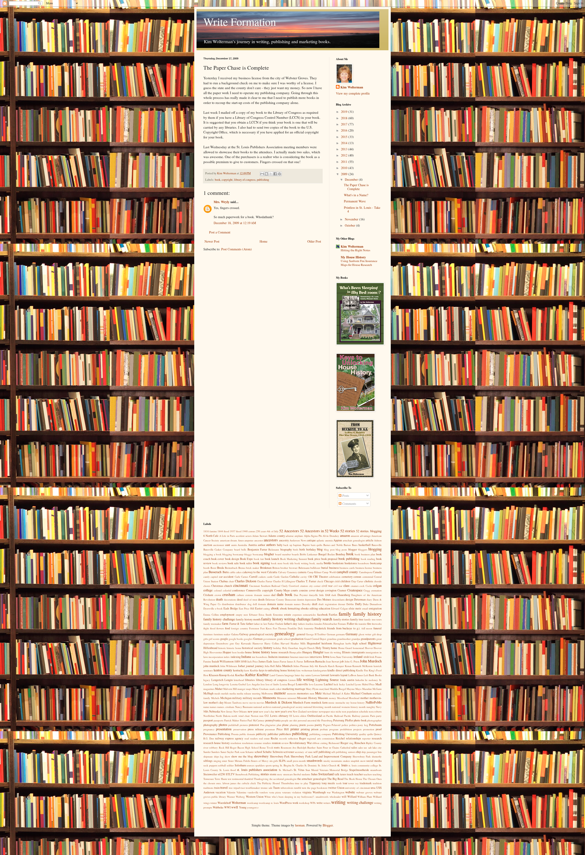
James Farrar (279, 661)
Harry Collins (271, 643)
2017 (344, 124)
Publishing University (345, 734)
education (324, 608)
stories (265, 774)
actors (248, 535)
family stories (341, 619)
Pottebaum (375, 725)
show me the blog (242, 756)
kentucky (238, 670)
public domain (247, 734)
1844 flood (223, 531)
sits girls (273, 760)
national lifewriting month (317, 707)
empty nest (242, 614)
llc (380, 680)
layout (344, 675)
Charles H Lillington (284, 581)
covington (330, 590)
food (227, 628)
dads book (284, 594)
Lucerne (318, 684)
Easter (259, 608)
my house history (355, 702)
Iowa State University (341, 657)
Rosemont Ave (288, 747)
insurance (284, 657)
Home (263, 241)
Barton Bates (350, 545)
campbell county (347, 572)
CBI (310, 576)
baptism (297, 545)
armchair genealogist (354, 540)
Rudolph (301, 747)
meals (217, 693)
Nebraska (214, 711)
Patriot (243, 720)
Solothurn (240, 765)
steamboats (376, 770)
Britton (276, 567)
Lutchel (350, 684)
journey (259, 666)
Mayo (358, 689)
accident (240, 535)
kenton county (223, 670)
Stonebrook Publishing (247, 774)
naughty (371, 707)
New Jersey (227, 711)
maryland (324, 689)
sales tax (362, 747)
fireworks (377, 623)
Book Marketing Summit (293, 559)
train (217, 788)
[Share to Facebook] (275, 174)
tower (351, 783)
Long (215, 684)
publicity (261, 734)
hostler (241, 652)
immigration (372, 652)
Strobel (297, 774)
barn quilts (316, 545)
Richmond (334, 743)
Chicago (329, 581)
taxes (343, 774)
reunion (276, 743)
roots (277, 747)
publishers (285, 734)
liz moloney (371, 680)
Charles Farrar (264, 581)
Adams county (276, 536)
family (345, 613)
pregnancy (209, 729)
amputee (249, 540)
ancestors (271, 540)
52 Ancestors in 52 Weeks (319, 530)
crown (218, 595)
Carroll (253, 577)
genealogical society (261, 634)
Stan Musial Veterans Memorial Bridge (327, 770)
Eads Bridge (230, 608)
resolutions (247, 743)
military (237, 698)
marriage (300, 689)
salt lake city (375, 747)
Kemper (339, 666)
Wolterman (239, 802)
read (247, 738)
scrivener (288, 752)
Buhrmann (304, 567)
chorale (378, 581)
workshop (304, 803)
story (279, 774)
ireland (358, 656)
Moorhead (342, 698)
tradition (377, 783)
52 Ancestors (289, 530)
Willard (351, 797)
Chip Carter (357, 581)
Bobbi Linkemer (308, 554)
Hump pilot (295, 652)
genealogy (284, 633)
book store (276, 563)
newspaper (324, 711)
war (329, 792)
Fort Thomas (280, 628)
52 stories (347, 530)
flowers (220, 628)
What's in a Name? (356, 195)
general (301, 634)
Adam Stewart (259, 535)
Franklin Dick (295, 628)
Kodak (230, 675)
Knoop (223, 675)
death (219, 599)
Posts (345, 495)
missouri (291, 698)
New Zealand (300, 711)
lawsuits (335, 675)
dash (333, 595)
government (269, 639)
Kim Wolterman (351, 87)
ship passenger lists (372, 752)
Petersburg (326, 720)
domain (262, 604)
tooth (339, 783)
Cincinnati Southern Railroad (264, 586)
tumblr (297, 787)
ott (324, 715)
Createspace (354, 590)
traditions (208, 787)
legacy (206, 680)
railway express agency (229, 738)
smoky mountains (332, 760)
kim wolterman (304, 670)
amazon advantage (361, 535)
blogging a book (212, 554)
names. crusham (225, 707)
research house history (216, 743)
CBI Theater (320, 577)
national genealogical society (287, 707)
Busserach (215, 572)
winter (213, 803)
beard (237, 549)
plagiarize (270, 725)
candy (206, 576)
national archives (262, 707)
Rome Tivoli (266, 747)
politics (353, 725)
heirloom (327, 643)
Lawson (316, 675)
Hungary (307, 652)
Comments (348, 503)
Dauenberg (344, 595)
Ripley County (374, 743)
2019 (344, 111)
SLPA (282, 761)
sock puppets (210, 765)
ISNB (244, 661)
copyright (227, 180)
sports (269, 765)
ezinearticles (309, 614)
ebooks (305, 608)
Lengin (228, 680)
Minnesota (269, 698)
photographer (374, 720)
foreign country (239, 628)
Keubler (254, 670)
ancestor (258, 540)
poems (310, 725)
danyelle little (316, 595)
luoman (300, 825)
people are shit (289, 720)
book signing (261, 563)
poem (302, 725)
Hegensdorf (313, 643)
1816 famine (210, 531)
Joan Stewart (332, 661)
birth (302, 549)
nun (261, 715)
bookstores (351, 563)
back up (287, 545)
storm (273, 774)
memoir (280, 693)
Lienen (292, 680)
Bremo (241, 567)
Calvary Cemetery (287, 572)
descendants (338, 599)
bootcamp (376, 563)
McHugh (208, 693)
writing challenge (360, 802)
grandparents (368, 639)
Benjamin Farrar (257, 549)
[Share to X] (271, 174)
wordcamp (252, 803)
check (320, 581)
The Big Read (335, 779)
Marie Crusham (260, 689)
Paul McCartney (255, 720)
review (285, 743)
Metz (318, 693)
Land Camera (277, 675)
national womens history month (349, 707)
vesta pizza (275, 792)
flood (212, 628)
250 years (261, 531)
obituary (283, 716)
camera (302, 572)
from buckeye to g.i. (348, 628)
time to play (301, 783)
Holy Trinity (323, 648)
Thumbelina (287, 783)
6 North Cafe (210, 536)
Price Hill (283, 729)
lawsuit (325, 675)
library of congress (244, 180)
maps (249, 689)
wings (206, 803)
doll (255, 604)
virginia (306, 792)
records (283, 738)
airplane (299, 535)
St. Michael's (285, 770)
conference (238, 590)
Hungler (318, 652)
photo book (360, 720)
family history (367, 613)
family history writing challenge (285, 619)
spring (275, 765)
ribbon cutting (320, 743)
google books (236, 639)
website (350, 792)
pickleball (233, 725)
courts (294, 590)
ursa (373, 788)
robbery (213, 747)
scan (242, 752)
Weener (231, 796)
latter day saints (303, 675)
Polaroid (336, 725)
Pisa (262, 725)
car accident (226, 577)
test (229, 779)
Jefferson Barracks (314, 661)
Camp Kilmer (314, 572)
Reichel (340, 738)
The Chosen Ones (372, 779)
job (342, 661)
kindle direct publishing (341, 670)
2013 (344, 149)
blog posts (341, 549)
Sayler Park (233, 752)
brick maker (252, 567)
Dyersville (208, 608)
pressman (270, 729)
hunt (326, 652)
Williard (377, 796)
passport (208, 720)
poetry (318, 725)
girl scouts (214, 639)
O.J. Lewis (271, 716)
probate (324, 729)
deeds (261, 599)
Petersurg (338, 720)
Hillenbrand (210, 648)
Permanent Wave (355, 201)
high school (360, 643)
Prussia (235, 734)
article (369, 540)
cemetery (347, 577)
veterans (286, 792)
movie (252, 702)
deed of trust (250, 599)
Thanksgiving (261, 779)
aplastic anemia (324, 540)
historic (222, 648)
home (334, 648)
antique (311, 540)
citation (304, 586)
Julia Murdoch (284, 666)
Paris (372, 715)
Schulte (267, 752)
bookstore (338, 563)
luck (336, 684)
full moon (367, 628)
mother (364, 698)
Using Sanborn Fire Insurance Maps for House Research (359, 263)
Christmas (217, 586)
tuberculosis (287, 787)
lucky (342, 684)
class (346, 585)
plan (279, 725)
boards (295, 554)
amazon (345, 535)
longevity (224, 684)
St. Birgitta (285, 765)
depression (310, 599)
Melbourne (267, 693)
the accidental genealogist (283, 779)
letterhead (239, 680)
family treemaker (212, 623)
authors (271, 545)
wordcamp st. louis (269, 803)
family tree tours (373, 619)
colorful (227, 590)
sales (354, 747)
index (227, 657)
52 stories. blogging (369, 531)
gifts (205, 639)
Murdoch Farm (301, 702)
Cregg (367, 590)
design (349, 599)
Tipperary (315, 783)
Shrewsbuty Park (362, 756)
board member (283, 554)
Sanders (215, 752)
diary (369, 599)
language (289, 675)
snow (363, 760)
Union (340, 788)
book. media (316, 563)
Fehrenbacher (330, 623)
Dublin (350, 604)
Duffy (358, 604)
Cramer (342, 590)
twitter (332, 788)
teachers (368, 774)
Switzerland (326, 774)
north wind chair (240, 715)
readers (254, 738)
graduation (297, 639)
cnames (355, 586)
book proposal (329, 559)
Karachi (323, 666)
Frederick (320, 628)
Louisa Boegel (287, 684)
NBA (205, 711)
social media (374, 761)
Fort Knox (266, 628)
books (327, 563)
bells (243, 549)
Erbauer (253, 614)
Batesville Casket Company (218, 549)
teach (350, 774)
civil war (327, 586)
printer (294, 729)
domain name (275, 604)
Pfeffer (349, 720)
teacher (358, 774)
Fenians (342, 623)
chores (206, 586)
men (312, 693)
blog (320, 549)
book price (314, 559)
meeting (256, 693)
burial (324, 568)
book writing (301, 563)
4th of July (272, 531)
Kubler (250, 674)
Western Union (254, 797)
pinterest (254, 725)
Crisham (208, 595)
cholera (368, 581)
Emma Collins (211, 614)
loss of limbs (272, 684)
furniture (208, 634)
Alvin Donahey (331, 535)
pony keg (363, 725)
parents (365, 715)
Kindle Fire (362, 670)
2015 (344, 137)
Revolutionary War (301, 743)
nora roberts (375, 711)
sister (224, 760)
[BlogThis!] (266, 174)
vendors (263, 792)
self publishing (321, 752)
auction (207, 545)
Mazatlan (367, 689)
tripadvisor (239, 787)
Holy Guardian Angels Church (298, 648)
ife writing (335, 652)
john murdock (211, 666)
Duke (366, 604)
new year (253, 711)
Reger (302, 738)
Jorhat (241, 666)
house (248, 652)
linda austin (347, 680)
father (249, 624)
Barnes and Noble (333, 545)
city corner (315, 586)
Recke (274, 738)
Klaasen (213, 675)
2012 (344, 155)
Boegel (322, 554)
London (207, 684)
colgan (377, 585)
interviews (316, 657)
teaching (377, 774)
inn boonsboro (259, 657)
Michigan (225, 698)
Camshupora (365, 572)
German (331, 634)
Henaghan (338, 643)
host (234, 652)
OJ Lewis (294, 715)
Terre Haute (221, 779)
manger (241, 689)
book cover (217, 559)
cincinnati (240, 585)
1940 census (248, 531)
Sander (207, 752)
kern (246, 670)
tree (231, 787)
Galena (235, 634)
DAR (327, 595)
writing (338, 801)
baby (279, 545)
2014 (344, 143)
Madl (378, 684)
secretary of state (304, 752)
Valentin (231, 792)
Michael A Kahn (341, 693)
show (227, 756)
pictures (244, 725)
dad (273, 595)
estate (287, 615)
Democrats (290, 599)
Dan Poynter (301, 595)
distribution (228, 604)
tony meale (328, 783)
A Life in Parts (227, 535)
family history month (248, 619)
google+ (248, 639)
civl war (338, 586)
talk (337, 774)
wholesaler (335, 796)
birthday (311, 549)
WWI (227, 807)
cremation (376, 590)
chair (231, 581)
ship (358, 752)
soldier (230, 765)
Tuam (276, 788)
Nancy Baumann (244, 707)
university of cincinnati (357, 787)
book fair (259, 559)
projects (357, 729)
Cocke (369, 586)
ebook (275, 608)
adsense (290, 535)
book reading (368, 559)
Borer (213, 567)
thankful (248, 779)
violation (296, 792)
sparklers (260, 765)
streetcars (288, 774)
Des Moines (324, 599)
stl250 (221, 774)
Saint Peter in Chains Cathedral (333, 747)
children (345, 581)
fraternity (309, 628)
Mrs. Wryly (221, 201)
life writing (305, 679)
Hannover (258, 643)
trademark (366, 783)
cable (232, 572)
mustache (340, 702)
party (379, 715)
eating (266, 608)
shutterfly (377, 756)
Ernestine (278, 614)
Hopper (227, 652)
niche (338, 711)
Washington (338, 792)
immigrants (358, 652)
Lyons (358, 684)
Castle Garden (281, 576)
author (261, 545)
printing (305, 729)
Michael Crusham (361, 693)
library (260, 680)
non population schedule (355, 711)
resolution (236, 743)
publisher (273, 734)
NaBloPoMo (374, 702)
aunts (234, 545)
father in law (260, 623)
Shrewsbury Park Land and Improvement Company (321, 756)
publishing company (320, 734)
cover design (316, 590)
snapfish (355, 760)
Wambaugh (319, 792)
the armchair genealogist (312, 779)
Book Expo (246, 559)
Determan (360, 599)
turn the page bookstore (314, 787)
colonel (218, 590)
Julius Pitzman (301, 666)
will (344, 797)
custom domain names (257, 595)
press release (255, 729)
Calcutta (272, 572)
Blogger (328, 825)
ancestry (284, 540)
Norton (254, 715)
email (365, 608)
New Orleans (240, 711)
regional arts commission (320, 738)
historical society (252, 648)
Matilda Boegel (338, 689)
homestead (358, 648)
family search (321, 619)
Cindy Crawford (290, 586)
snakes (346, 760)
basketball (365, 545)
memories (303, 693)
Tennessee (208, 779)
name (206, 707)
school (258, 752)
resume (258, 743)
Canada (377, 572)
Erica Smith (265, 614)
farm (225, 623)
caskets (262, 576)
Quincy (378, 734)
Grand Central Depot (315, 639)
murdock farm (319, 702)
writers (326, 803)
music (331, 702)
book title (288, 563)
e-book (219, 608)
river (205, 747)
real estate (264, 738)
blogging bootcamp (232, 554)
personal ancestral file (309, 720)
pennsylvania (273, 720)
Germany (352, 634)
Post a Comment (219, 232)
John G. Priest (352, 661)
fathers (301, 623)
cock (361, 586)
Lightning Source (327, 680)
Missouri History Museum (312, 698)
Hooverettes (216, 652)
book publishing (348, 558)
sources (250, 765)
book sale (233, 563)
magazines (208, 689)
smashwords (314, 760)
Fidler (350, 624)
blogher (269, 554)
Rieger (344, 743)
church (228, 586)
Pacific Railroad (334, 715)
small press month (296, 760)
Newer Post (212, 241)
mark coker (275, 689)
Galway (243, 634)
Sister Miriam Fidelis (239, 760)
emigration (375, 608)
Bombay (340, 554)
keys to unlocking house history (277, 670)
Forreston (254, 628)
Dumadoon (376, 604)
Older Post (314, 241)
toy (357, 783)
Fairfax (333, 615)
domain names (292, 604)
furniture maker (222, 634)
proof (379, 729)
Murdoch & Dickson (278, 702)
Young (242, 807)
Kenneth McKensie (362, 666)
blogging (375, 549)
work (295, 803)
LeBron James (355, 675)
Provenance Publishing (216, 734)
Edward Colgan (339, 608)
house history (261, 652)
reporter (366, 738)
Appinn (337, 540)
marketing (288, 689)
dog (249, 604)
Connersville (253, 590)
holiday (277, 648)
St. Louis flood (227, 770)
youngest (252, 807)
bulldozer (315, 567)
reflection (293, 738)
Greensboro (222, 643)
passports (218, 720)
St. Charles (297, 765)
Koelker (240, 675)
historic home (234, 648)
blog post (329, 549)
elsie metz (355, 608)
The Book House (353, 779)
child (337, 581)
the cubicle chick (246, 783)
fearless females (314, 623)
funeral (377, 628)
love (311, 684)
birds (295, 549)
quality (362, 734)
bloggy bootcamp (253, 554)
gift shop (377, 634)
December (352, 179)
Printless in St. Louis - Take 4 (362, 209)
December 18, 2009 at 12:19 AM (235, 223)
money (332, 698)
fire (369, 624)
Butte (226, 572)
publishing (263, 180)
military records (252, 698)
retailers (267, 743)
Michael (327, 693)
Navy (379, 707)
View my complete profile (353, 93)
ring (351, 743)
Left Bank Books (373, 675)
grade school (283, 639)
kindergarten (320, 670)
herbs (348, 643)
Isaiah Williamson (223, 661)
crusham (228, 594)
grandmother (344, 639)
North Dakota (223, 715)
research (377, 738)
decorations (230, 599)
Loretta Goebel (238, 684)
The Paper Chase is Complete (356, 187)
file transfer (361, 623)
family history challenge (219, 619)
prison (314, 729)
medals (225, 693)
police (345, 725)
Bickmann (273, 549)
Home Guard (345, 648)
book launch (272, 559)
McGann (377, 689)
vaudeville (252, 792)
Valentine (241, 792)
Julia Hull (270, 666)
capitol (214, 576)
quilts (370, 734)
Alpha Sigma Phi (313, 535)
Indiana (246, 656)
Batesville (377, 545)
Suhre (314, 774)
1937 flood (236, 531)
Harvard (285, 643)
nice (333, 711)
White (267, 796)
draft (314, 604)
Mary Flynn (312, 689)
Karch (331, 666)
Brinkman (265, 568)
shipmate (208, 756)
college (208, 590)
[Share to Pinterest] (279, 174)
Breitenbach (231, 567)
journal (250, 666)
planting (294, 725)
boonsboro (363, 563)
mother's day (216, 702)
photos (223, 725)
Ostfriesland (314, 716)
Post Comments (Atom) (236, 249)
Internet (294, 657)
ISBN (237, 661)
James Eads (265, 661)
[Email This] (262, 174)
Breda (220, 568)
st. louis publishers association (257, 770)
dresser (341, 604)
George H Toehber (316, 634)
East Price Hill (246, 608)
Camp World (329, 572)
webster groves (364, 792)
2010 (344, 168)
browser (293, 567)
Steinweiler (210, 774)
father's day (290, 624)
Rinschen (359, 743)
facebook (322, 615)
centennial (367, 576)
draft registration (328, 604)
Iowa (326, 656)
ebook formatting (290, 608)
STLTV (230, 774)
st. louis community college (363, 765)
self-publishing (339, 752)
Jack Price (252, 661)
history (267, 648)
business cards (347, 567)
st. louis (342, 765)
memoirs (291, 693)
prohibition (346, 729)
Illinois (346, 652)
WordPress (285, 803)
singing (217, 760)
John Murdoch (371, 661)
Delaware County (275, 599)
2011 (344, 161)
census (357, 577)
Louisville (302, 684)
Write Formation (239, 21)
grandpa (355, 639)
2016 (344, 130)
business (334, 568)
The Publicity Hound (268, 783)
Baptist (306, 545)
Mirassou (282, 698)
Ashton (378, 540)
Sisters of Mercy (259, 760)
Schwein (278, 752)
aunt (227, 545)
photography (210, 725)
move (245, 702)
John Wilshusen (228, 666)
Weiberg (240, 796)
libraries (250, 680)
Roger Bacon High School (244, 747)
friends (331, 628)
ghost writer (365, 634)
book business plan (365, 554)
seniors (351, 752)
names (213, 707)
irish (366, 657)
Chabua (223, 581)
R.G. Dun (208, 738)
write (319, 803)
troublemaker (253, 787)
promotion (368, 729)
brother (284, 567)
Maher (219, 689)
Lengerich (217, 680)
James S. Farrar (295, 661)
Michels (215, 698)
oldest (303, 715)
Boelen (331, 554)
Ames (241, 540)
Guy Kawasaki (243, 643)
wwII (234, 807)
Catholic (295, 577)
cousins (303, 590)
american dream (228, 540)
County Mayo (282, 590)
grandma (331, 639)
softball (222, 765)
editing (314, 608)
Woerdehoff (224, 803)
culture (240, 595)
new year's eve (283, 711)
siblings (208, 761)
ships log (219, 756)
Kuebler (263, 674)
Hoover (369, 648)
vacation (220, 792)
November (352, 219)
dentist (300, 599)
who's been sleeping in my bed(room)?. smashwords (300, 796)
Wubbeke (218, 807)
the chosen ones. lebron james (219, 783)
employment (227, 615)
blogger (352, 549)
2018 (344, 118)
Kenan (348, 666)
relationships (353, 738)
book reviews (219, 563)
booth (206, 567)
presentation (223, 729)
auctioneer (218, 545)
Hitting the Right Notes (355, 250)
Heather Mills (298, 643)
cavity (303, 576)
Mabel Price (368, 684)
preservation (239, 729)
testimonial (238, 779)
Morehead (354, 698)
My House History (353, 257)
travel (224, 787)
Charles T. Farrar (306, 581)
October (350, 225)
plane (285, 725)
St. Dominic (310, 765)
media (232, 693)
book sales (246, 563)
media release (244, 693)
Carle (237, 576)
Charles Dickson (245, 581)
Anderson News (298, 540)
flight (206, 628)
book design (232, 559)
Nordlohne (209, 715)
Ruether (311, 747)
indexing (236, 657)
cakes (239, 572)
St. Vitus (299, 770)
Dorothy (306, 604)
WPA (313, 803)
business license (364, 567)
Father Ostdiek (275, 623)
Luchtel (328, 684)
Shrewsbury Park (280, 756)
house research (279, 652)
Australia (242, 545)
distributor (240, 604)
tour (345, 783)
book (217, 180)
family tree (356, 619)
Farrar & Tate (237, 624)
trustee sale (266, 787)
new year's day (266, 711)
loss (263, 684)
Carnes (244, 576)
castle (270, 576)
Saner (223, 752)
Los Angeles (253, 684)
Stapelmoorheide (359, 770)
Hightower (375, 643)
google (224, 639)
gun (232, 643)
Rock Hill (224, 747)
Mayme (351, 689)
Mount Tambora (233, 702)
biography (286, 549)
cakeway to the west (254, 572)
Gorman (258, 639)
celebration (334, 576)
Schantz (249, 752)
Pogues (327, 725)
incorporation (216, 657)
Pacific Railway (352, 715)
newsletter (312, 711)
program (333, 729)
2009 (344, 174)
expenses (297, 614)
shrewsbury (261, 756)
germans (340, 634)
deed (239, 599)
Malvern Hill (230, 689)
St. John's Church (327, 765)
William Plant (364, 796)
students (306, 774)
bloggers (362, 549)
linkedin (359, 680)
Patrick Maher (231, 720)
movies (260, 702)
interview (304, 657)
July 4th (314, 666)
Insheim (273, 657)
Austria (252, 545)
